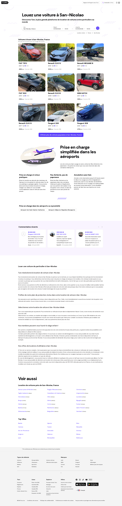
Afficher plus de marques (96, 464)
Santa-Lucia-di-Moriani (27, 389)
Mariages (48, 484)
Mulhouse (79, 438)
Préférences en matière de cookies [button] (65, 500)
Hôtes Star (64, 484)
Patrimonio (52, 407)
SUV (18, 466)
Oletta (22, 404)
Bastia (22, 407)
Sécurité (48, 489)
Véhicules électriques (51, 462)
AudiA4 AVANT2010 (92, 234)
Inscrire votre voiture (66, 482)
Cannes (20, 427)
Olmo (51, 397)
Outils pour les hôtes (66, 486)
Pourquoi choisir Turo (51, 482)
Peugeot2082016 (34, 234)
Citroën (63, 464)
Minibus (19, 464)
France (89, 33)
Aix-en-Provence (23, 430)
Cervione (81, 389)
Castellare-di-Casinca (56, 393)
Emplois (19, 486)
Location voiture (81, 33)
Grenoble (50, 430)
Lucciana (81, 397)
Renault (77, 466)
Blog (90, 479)
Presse (19, 489)
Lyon (19, 438)
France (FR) (34, 491)
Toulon (49, 427)
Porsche (78, 464)
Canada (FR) (35, 489)
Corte (51, 404)
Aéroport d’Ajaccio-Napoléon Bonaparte (61, 210)
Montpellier (51, 438)
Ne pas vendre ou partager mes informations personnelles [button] (90, 500)
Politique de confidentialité (47, 500)
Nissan (77, 460)
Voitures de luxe (50, 460)
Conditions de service (32, 500)
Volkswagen (93, 462)
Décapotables (35, 460)
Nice (77, 423)
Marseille (79, 427)
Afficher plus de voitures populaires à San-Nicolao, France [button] (61, 135)
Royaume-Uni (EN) (36, 493)
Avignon (20, 434)
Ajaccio (49, 423)
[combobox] (37, 29)
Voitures (19, 460)
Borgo (22, 400)
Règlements (20, 484)
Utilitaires (19, 462)
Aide (47, 491)
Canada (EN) (35, 486)
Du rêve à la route (50, 486)
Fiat (62, 466)
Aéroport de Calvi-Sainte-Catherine (33, 210)
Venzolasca (23, 397)
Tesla (91, 460)
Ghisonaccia (24, 411)
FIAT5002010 (61, 234)
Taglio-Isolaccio (25, 393)
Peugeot (78, 462)
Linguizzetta (82, 393)
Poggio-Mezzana (54, 389)
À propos (19, 482)
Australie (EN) (35, 484)
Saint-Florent (82, 407)
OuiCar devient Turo (22, 491)
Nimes (78, 434)
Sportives (34, 464)
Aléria (51, 400)
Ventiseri (81, 411)
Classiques (34, 462)
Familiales (34, 466)
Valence (49, 434)
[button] (118, 2)
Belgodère (52, 411)
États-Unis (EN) (35, 482)
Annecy (78, 430)
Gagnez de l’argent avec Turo (91, 2)
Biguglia (81, 400)
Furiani (80, 404)
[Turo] (5, 2)
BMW (62, 462)
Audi (62, 460)
